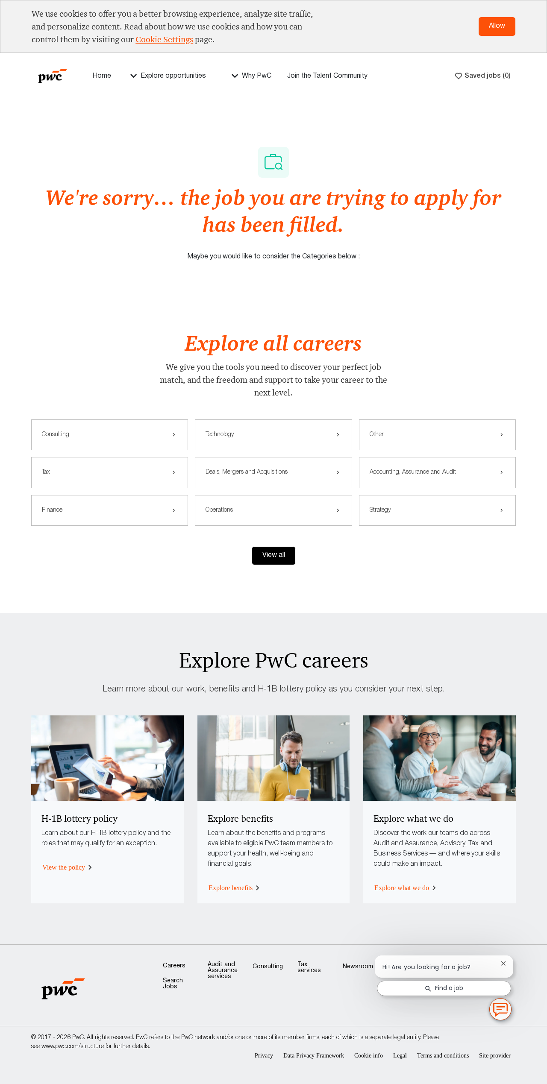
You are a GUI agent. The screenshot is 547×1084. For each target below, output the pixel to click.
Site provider (495, 1055)
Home (101, 76)
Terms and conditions (443, 1055)
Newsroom (358, 967)
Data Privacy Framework (313, 1055)
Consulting (268, 967)
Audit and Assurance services (223, 970)
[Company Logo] (52, 75)
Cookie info (368, 1055)
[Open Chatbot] (500, 1009)
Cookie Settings (164, 39)
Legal (400, 1055)
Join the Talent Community (327, 76)
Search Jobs (173, 984)
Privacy (264, 1055)
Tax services (309, 967)
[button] (274, 555)
